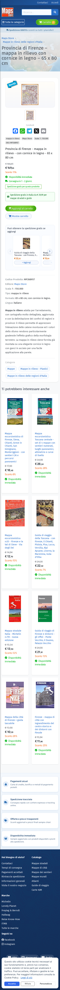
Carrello (48, 22)
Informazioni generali (13, 881)
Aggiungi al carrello (22, 208)
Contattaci (7, 863)
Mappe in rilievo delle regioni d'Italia (22, 41)
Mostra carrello (19, 216)
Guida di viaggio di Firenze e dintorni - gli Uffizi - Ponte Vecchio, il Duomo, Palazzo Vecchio (45, 637)
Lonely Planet (9, 905)
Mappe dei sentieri (42, 872)
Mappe (11, 368)
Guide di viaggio (40, 885)
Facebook (9, 939)
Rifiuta (28, 983)
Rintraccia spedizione (13, 876)
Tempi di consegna (12, 867)
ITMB (4, 923)
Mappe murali (39, 876)
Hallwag (6, 914)
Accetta (12, 983)
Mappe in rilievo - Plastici (34, 368)
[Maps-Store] (8, 12)
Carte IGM (37, 889)
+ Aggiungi (26, 262)
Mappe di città (39, 867)
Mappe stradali (40, 863)
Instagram (9, 944)
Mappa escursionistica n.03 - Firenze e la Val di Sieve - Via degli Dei (14, 541)
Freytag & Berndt (11, 910)
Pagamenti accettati (12, 872)
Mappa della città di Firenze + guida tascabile (14, 720)
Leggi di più (26, 977)
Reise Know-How (11, 919)
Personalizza (46, 983)
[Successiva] (49, 251)
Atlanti (35, 881)
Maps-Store (8, 38)
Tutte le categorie (14, 22)
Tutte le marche (10, 928)
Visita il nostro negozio (14, 885)
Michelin (6, 901)
